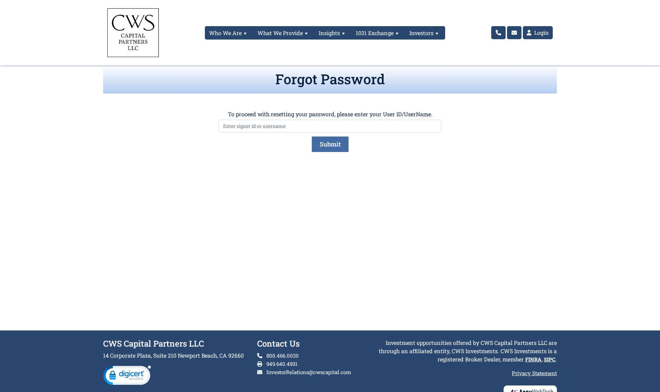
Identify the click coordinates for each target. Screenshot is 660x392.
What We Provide (280, 32)
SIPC (550, 359)
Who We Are (225, 32)
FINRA (533, 359)
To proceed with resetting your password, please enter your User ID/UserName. (330, 114)
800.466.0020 (282, 355)
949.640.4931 (281, 363)
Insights (329, 32)
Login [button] (541, 32)
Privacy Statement (534, 373)
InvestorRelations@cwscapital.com (308, 372)
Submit (330, 144)
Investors (421, 32)
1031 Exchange (375, 32)
